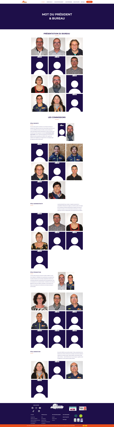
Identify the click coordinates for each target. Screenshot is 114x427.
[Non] (112, 425)
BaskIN (34, 134)
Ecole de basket (48, 132)
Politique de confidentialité (78, 425)
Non (86, 425)
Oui (83, 425)
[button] (44, 2)
